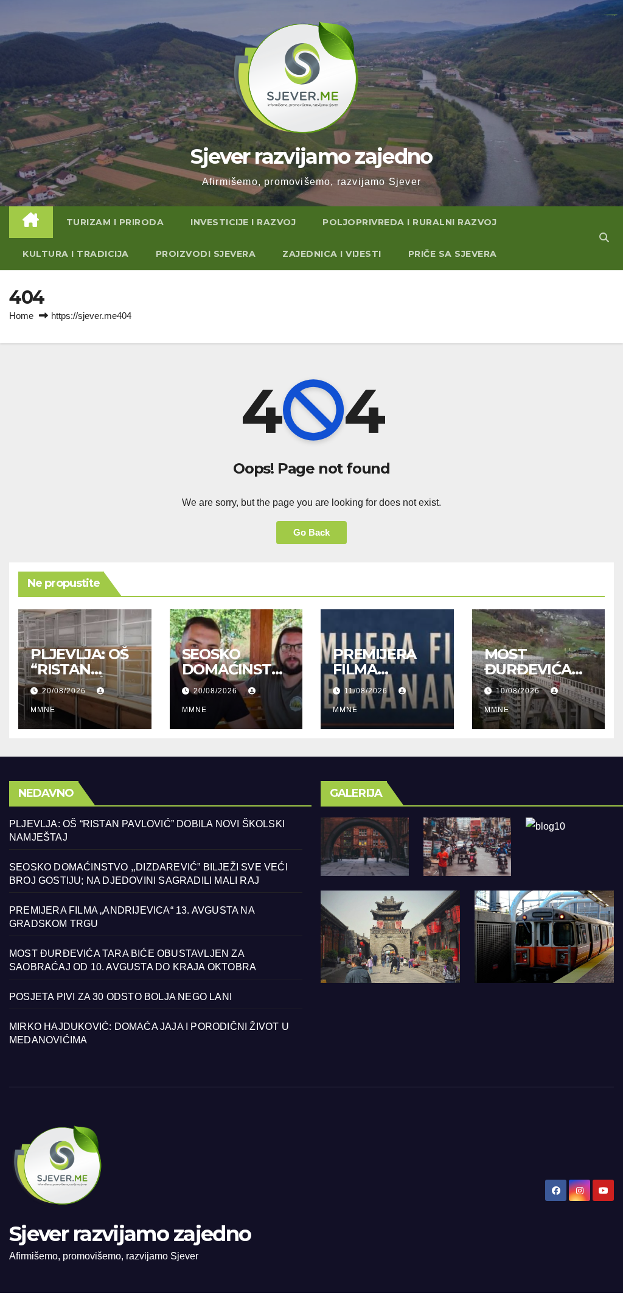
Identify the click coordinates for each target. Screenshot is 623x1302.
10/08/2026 (519, 691)
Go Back (311, 532)
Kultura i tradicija (76, 253)
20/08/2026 (65, 691)
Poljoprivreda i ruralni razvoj (409, 222)
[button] (604, 238)
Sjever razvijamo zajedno (311, 156)
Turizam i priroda (115, 222)
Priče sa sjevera (452, 253)
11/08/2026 (367, 691)
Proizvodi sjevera (206, 253)
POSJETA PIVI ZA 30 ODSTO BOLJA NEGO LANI (120, 997)
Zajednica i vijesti (331, 253)
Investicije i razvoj (243, 222)
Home (21, 315)
